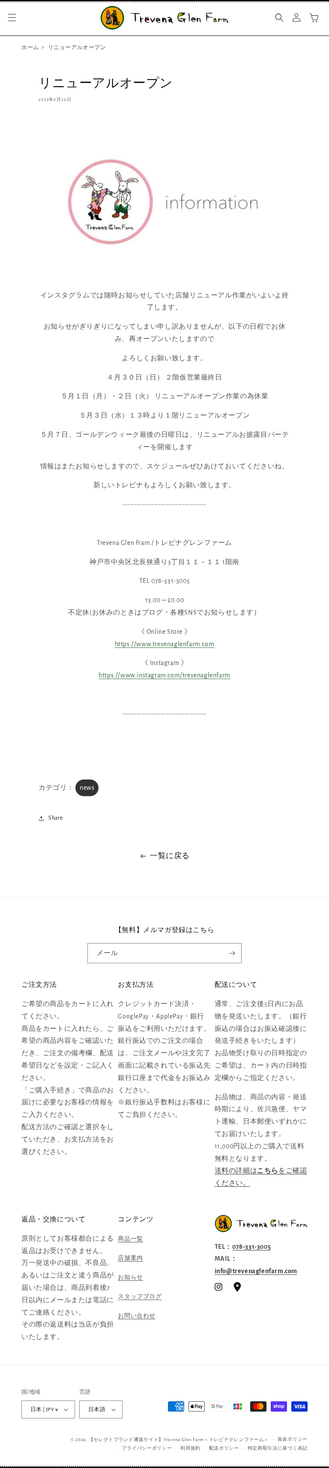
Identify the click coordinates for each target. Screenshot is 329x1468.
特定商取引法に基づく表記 (278, 1448)
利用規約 (190, 1448)
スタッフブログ (140, 1297)
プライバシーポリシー (147, 1448)
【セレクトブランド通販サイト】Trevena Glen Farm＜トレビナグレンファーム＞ (179, 1439)
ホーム (30, 47)
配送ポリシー (224, 1448)
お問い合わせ (137, 1316)
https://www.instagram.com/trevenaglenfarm (164, 675)
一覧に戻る (170, 856)
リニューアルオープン (77, 47)
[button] (12, 17)
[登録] (231, 953)
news (87, 787)
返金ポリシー (293, 1439)
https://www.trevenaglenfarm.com (165, 644)
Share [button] (55, 818)
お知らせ (130, 1277)
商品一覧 (130, 1239)
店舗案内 (130, 1258)
